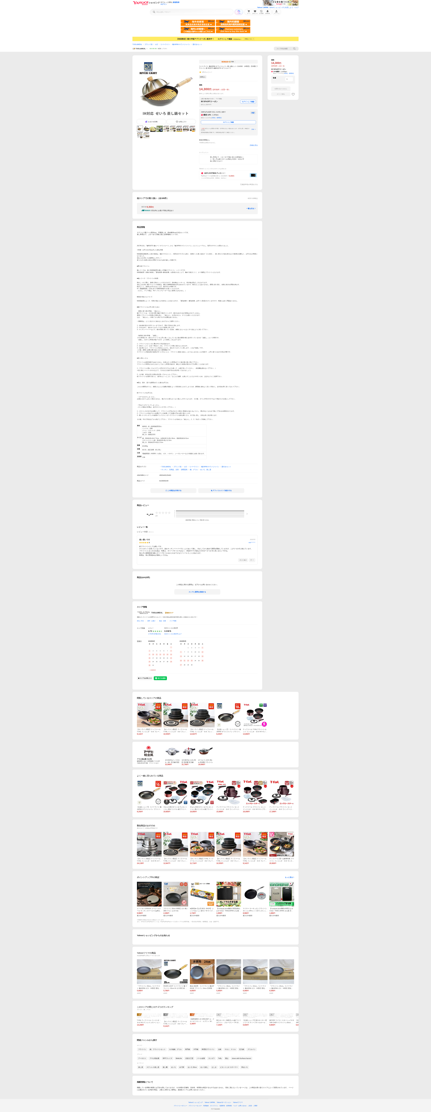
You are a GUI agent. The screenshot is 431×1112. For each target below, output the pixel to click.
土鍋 (219, 1049)
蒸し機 (165, 1067)
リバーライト (165, 44)
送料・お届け (151, 621)
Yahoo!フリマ (238, 1102)
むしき (214, 1067)
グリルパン (251, 1049)
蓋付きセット (197, 44)
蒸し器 (140, 1067)
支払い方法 (140, 621)
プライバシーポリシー (180, 1105)
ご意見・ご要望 (252, 1105)
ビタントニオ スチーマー (229, 1067)
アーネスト (142, 1058)
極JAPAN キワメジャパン (181, 44)
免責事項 (222, 1105)
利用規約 (206, 1105)
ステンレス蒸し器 (153, 1067)
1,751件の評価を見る (154, 634)
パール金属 (201, 1058)
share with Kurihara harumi (241, 1058)
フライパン (142, 1049)
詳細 (253, 129)
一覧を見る (250, 208)
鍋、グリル (194, 469)
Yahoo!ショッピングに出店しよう (281, 7)
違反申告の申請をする (250, 184)
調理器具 (184, 469)
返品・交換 (162, 621)
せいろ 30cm (192, 1067)
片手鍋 (196, 1049)
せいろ (173, 1067)
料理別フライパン (208, 1049)
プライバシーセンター (195, 1105)
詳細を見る (254, 145)
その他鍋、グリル (175, 1049)
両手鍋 (187, 1049)
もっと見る (289, 877)
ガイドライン (214, 1105)
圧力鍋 (241, 1049)
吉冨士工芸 (189, 1058)
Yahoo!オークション (224, 1102)
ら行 (156, 44)
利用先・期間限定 (217, 117)
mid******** (252, 542)
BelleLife (179, 1058)
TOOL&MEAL (137, 44)
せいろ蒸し (204, 1067)
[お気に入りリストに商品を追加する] (293, 94)
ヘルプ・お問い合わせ (239, 1105)
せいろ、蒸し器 (205, 469)
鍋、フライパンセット (157, 1049)
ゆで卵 (181, 1067)
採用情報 (229, 1105)
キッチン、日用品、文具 (170, 469)
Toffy (220, 1058)
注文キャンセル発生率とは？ (173, 634)
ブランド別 (148, 44)
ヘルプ (296, 7)
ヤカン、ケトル (230, 1049)
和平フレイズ (167, 1058)
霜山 (226, 1058)
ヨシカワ (211, 1058)
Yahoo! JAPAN (262, 7)
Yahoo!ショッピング (195, 1102)
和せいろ (244, 1067)
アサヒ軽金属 (154, 1058)
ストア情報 (173, 621)
